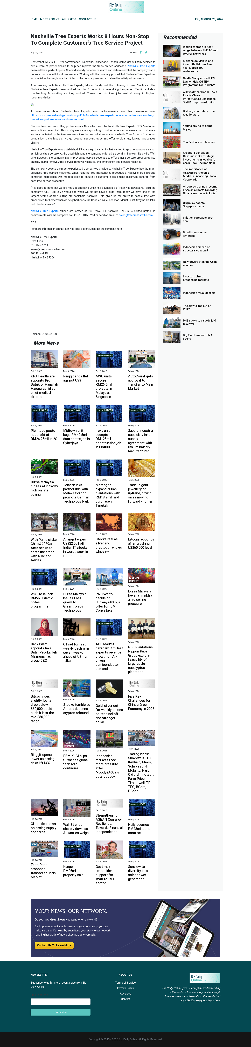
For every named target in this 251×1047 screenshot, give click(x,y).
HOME (33, 19)
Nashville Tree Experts (141, 66)
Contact (125, 999)
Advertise (125, 994)
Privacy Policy (125, 988)
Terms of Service (125, 983)
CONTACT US (87, 19)
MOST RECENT (49, 19)
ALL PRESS (69, 19)
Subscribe (61, 1012)
